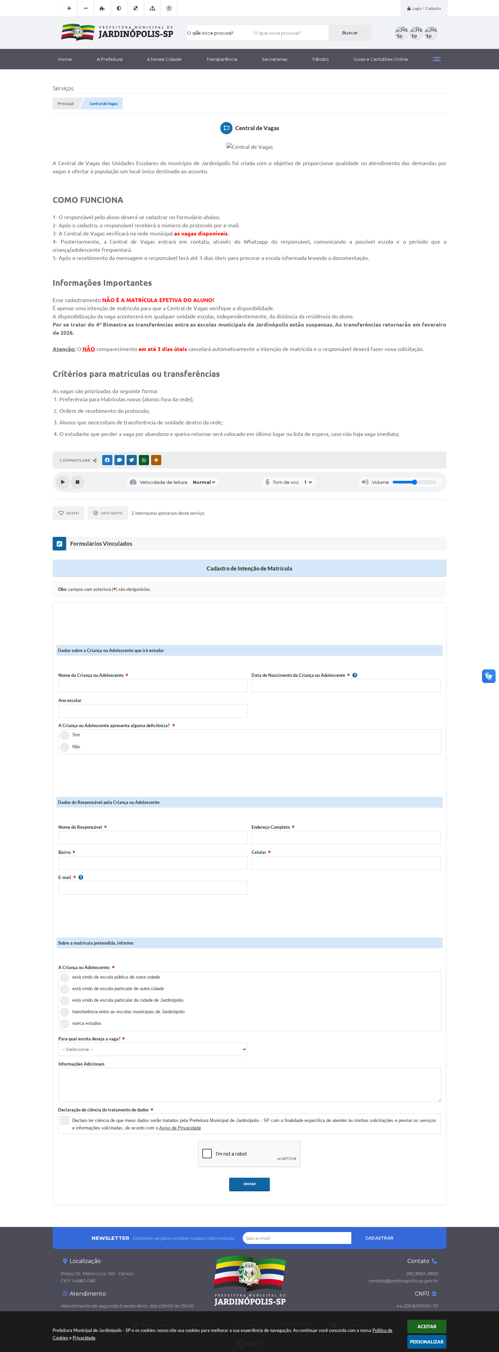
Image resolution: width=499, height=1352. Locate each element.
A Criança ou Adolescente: (84, 967)
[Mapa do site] (152, 8)
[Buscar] (350, 32)
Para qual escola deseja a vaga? (89, 1038)
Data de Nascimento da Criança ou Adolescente (298, 675)
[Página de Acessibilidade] (169, 8)
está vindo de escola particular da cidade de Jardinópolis (128, 1000)
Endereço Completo (271, 827)
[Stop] (77, 482)
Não (76, 746)
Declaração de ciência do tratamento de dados (103, 1109)
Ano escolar (69, 700)
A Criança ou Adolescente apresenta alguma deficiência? (114, 725)
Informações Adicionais (81, 1064)
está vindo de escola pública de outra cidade (116, 977)
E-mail (64, 877)
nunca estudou (86, 1023)
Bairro (64, 852)
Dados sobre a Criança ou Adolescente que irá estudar (111, 650)
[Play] (63, 482)
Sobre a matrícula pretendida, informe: (96, 943)
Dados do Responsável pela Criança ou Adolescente (109, 802)
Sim (76, 734)
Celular (259, 852)
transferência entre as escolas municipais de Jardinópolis (128, 1011)
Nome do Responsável (80, 827)
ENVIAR (250, 1184)
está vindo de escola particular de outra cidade (118, 988)
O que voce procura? (210, 33)
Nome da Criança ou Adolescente (91, 675)
